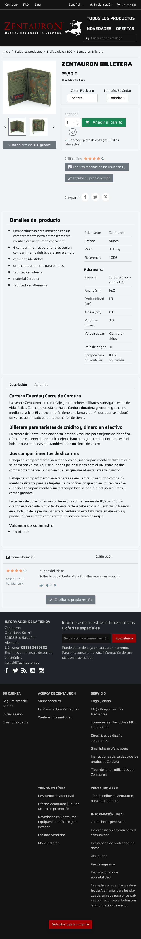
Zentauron (117, 232)
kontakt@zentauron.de (22, 662)
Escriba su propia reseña (91, 178)
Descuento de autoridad (56, 795)
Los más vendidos (51, 835)
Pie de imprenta (103, 864)
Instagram (42, 671)
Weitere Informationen (55, 717)
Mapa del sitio (48, 843)
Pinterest (105, 197)
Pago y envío (101, 701)
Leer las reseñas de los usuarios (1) (99, 167)
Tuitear (95, 197)
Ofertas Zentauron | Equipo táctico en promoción (58, 806)
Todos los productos (111, 18)
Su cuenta (12, 693)
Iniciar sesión (13, 714)
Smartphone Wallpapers (109, 748)
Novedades (99, 28)
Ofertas (125, 28)
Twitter (16, 671)
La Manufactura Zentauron (58, 709)
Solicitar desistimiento (70, 924)
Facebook (7, 671)
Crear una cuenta (15, 722)
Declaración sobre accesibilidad (104, 875)
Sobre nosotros (49, 701)
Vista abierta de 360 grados (29, 145)
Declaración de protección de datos (112, 845)
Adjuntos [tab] (41, 384)
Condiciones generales (108, 821)
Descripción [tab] (18, 384)
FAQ (26, 4)
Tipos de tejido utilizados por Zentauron (113, 772)
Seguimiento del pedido (15, 703)
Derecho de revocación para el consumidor (113, 832)
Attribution (99, 856)
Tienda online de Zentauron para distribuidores (112, 798)
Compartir (85, 197)
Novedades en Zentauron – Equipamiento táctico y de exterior (58, 821)
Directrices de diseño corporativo (106, 738)
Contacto (11, 4)
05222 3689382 (34, 647)
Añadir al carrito (104, 122)
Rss (24, 671)
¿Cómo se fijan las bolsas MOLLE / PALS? (113, 724)
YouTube (33, 671)
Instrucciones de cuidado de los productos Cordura (114, 759)
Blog (37, 4)
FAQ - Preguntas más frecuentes (107, 711)
